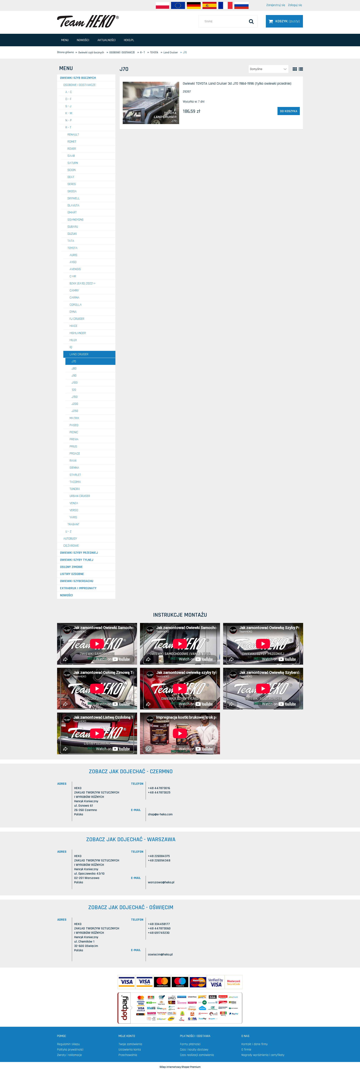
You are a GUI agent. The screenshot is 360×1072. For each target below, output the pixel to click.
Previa (74, 439)
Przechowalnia (128, 1055)
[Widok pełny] (301, 69)
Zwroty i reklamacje (69, 1055)
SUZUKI (72, 234)
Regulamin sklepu (68, 1044)
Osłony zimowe (71, 567)
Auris (73, 255)
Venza (74, 503)
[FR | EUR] (225, 5)
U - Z (68, 531)
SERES (72, 184)
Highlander (78, 333)
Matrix (74, 418)
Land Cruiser (79, 354)
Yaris (73, 517)
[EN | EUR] (178, 5)
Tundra (75, 489)
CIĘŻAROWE (71, 546)
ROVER (72, 149)
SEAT (71, 177)
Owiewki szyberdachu (76, 581)
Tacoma (75, 482)
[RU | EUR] (241, 5)
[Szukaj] (251, 21)
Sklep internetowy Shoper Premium (180, 1067)
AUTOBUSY (70, 538)
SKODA (72, 191)
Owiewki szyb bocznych (78, 78)
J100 (75, 382)
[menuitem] (65, 40)
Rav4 (73, 460)
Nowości (66, 595)
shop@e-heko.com (160, 814)
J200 (75, 404)
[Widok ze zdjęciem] (295, 69)
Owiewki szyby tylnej (76, 560)
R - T (68, 127)
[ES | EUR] (209, 5)
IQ (71, 347)
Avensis (75, 269)
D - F (68, 99)
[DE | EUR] (194, 5)
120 (74, 390)
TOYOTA (73, 248)
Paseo (74, 425)
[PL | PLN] (162, 5)
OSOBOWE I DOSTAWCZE (79, 85)
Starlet (75, 475)
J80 (74, 368)
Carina (74, 297)
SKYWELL (74, 198)
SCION (72, 170)
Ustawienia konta (130, 1050)
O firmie (246, 1050)
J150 (75, 397)
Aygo (73, 262)
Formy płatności (190, 1044)
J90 (74, 375)
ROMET (72, 141)
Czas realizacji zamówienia (197, 1055)
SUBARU (73, 227)
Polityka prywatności (70, 1050)
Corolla (76, 305)
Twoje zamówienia (130, 1044)
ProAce (75, 453)
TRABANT (73, 524)
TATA (71, 241)
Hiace (73, 326)
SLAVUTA (73, 205)
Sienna (74, 468)
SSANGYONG (76, 219)
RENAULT (73, 134)
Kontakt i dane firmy (254, 1044)
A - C (68, 92)
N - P (68, 120)
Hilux (73, 340)
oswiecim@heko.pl (160, 954)
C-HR (73, 276)
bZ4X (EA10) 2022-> (83, 283)
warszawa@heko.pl (161, 882)
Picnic (74, 432)
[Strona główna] (88, 21)
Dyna (73, 312)
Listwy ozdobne (72, 574)
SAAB (71, 156)
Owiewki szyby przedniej (79, 553)
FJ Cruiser (77, 319)
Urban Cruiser (80, 496)
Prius (73, 446)
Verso (74, 510)
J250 (75, 411)
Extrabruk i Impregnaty (78, 588)
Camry (74, 290)
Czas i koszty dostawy (194, 1050)
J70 (74, 361)
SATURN (73, 163)
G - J (68, 106)
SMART (72, 212)
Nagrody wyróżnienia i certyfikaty (262, 1055)
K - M (68, 113)
